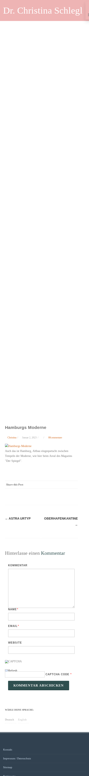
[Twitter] (40, 485)
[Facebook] (32, 485)
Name (12, 609)
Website (15, 642)
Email (13, 626)
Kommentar (17, 565)
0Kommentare (55, 437)
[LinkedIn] (57, 485)
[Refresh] (11, 671)
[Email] (74, 485)
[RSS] (65, 485)
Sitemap (7, 767)
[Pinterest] (49, 485)
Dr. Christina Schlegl (43, 10)
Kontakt (7, 749)
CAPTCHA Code (57, 674)
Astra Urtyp (18, 518)
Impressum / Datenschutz (17, 758)
